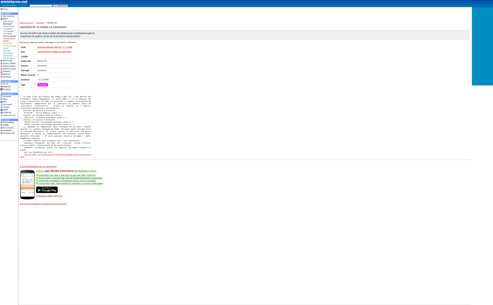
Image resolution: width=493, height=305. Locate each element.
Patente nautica (9, 66)
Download (7, 77)
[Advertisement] (483, 46)
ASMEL (6, 125)
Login (55, 5)
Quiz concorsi (8, 16)
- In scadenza (7, 29)
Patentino (7, 71)
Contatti (6, 107)
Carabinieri (7, 130)
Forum (5, 84)
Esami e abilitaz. (9, 63)
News (5, 99)
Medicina (6, 74)
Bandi (5, 19)
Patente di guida (9, 69)
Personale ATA (9, 133)
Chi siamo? (7, 104)
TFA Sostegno (8, 122)
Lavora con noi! (9, 115)
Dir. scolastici (8, 128)
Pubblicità (7, 113)
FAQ (4, 102)
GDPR (5, 110)
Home (5, 9)
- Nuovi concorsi (8, 26)
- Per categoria (8, 31)
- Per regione (7, 34)
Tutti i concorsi (8, 21)
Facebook (7, 89)
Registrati (7, 87)
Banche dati (7, 61)
